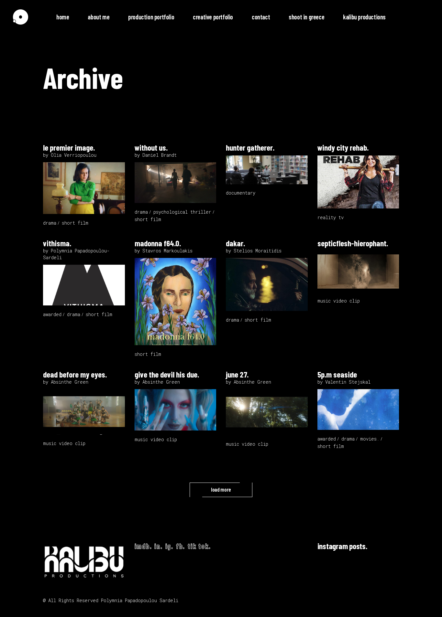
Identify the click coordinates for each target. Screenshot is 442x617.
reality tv (330, 217)
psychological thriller (182, 212)
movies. (369, 439)
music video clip (338, 301)
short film (75, 223)
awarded (52, 314)
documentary (240, 193)
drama (49, 223)
